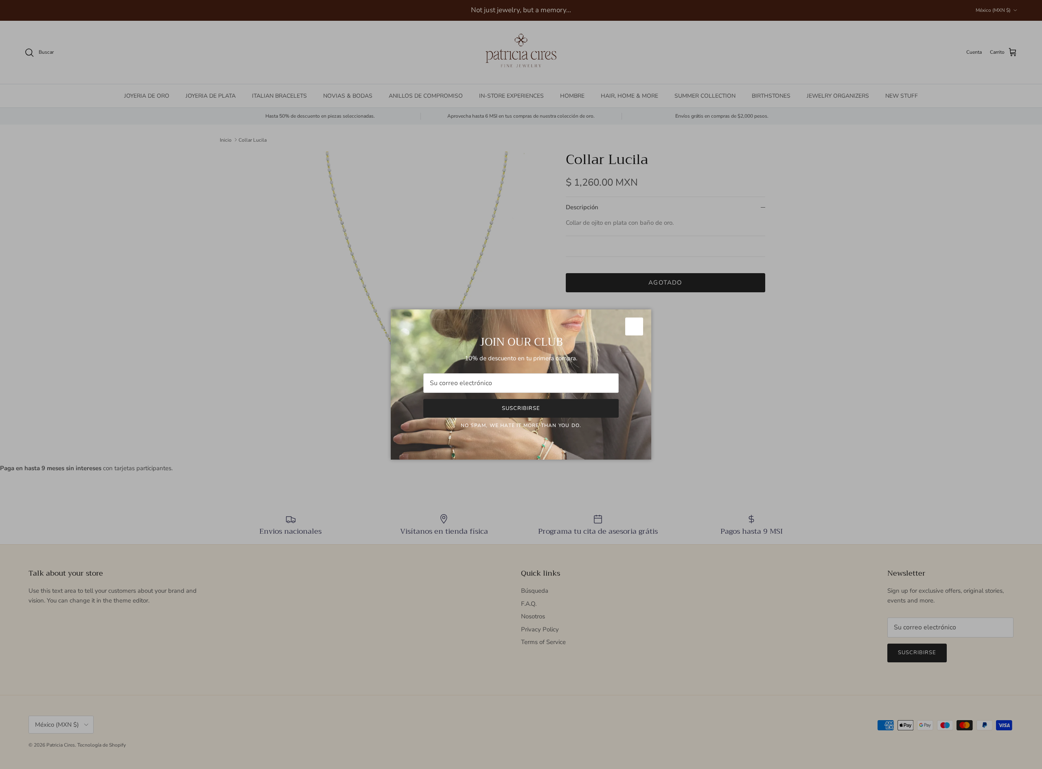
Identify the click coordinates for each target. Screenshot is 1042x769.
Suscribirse (521, 408)
